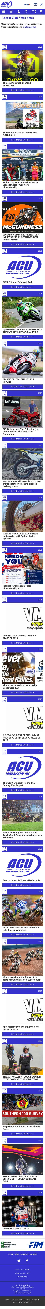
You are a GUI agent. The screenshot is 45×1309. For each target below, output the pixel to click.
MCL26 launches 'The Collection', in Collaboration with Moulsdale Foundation (20, 432)
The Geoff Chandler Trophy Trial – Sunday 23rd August (20, 784)
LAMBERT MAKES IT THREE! (16, 1228)
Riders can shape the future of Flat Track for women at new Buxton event (22, 978)
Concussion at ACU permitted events (21, 880)
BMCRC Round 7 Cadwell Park (17, 282)
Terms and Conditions (22, 1270)
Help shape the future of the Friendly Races (22, 1127)
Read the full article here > (22, 90)
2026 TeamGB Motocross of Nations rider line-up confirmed (21, 928)
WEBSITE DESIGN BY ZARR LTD (22, 1302)
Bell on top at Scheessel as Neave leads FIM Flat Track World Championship (20, 185)
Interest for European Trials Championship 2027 (17, 587)
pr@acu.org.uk (29, 27)
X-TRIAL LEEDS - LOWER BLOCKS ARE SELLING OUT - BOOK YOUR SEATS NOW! (21, 1179)
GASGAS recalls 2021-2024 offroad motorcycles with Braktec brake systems (20, 536)
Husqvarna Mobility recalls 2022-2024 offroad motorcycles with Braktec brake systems (22, 484)
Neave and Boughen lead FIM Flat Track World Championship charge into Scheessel (22, 835)
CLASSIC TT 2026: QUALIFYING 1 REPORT (18, 380)
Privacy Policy (22, 1277)
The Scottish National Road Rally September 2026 (20, 686)
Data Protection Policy (22, 1273)
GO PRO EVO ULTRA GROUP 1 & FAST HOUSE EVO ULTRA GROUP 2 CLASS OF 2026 (21, 738)
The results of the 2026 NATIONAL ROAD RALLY (20, 134)
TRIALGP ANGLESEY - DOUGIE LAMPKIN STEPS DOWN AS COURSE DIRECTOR (22, 1078)
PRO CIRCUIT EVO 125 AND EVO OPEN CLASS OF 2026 (21, 1028)
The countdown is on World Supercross (17, 84)
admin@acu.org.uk (24, 1293)
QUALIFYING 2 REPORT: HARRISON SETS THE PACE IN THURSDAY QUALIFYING (22, 330)
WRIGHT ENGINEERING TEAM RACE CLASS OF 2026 (19, 637)
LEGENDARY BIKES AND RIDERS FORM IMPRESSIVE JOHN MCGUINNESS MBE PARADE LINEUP (21, 237)
